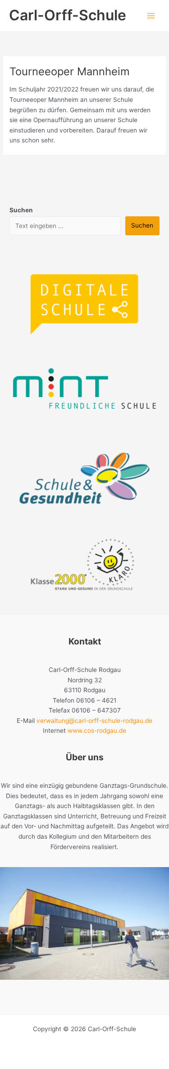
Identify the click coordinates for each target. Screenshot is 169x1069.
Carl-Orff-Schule (67, 15)
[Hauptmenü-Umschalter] (151, 15)
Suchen (142, 225)
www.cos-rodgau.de (97, 730)
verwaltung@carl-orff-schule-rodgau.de (94, 720)
